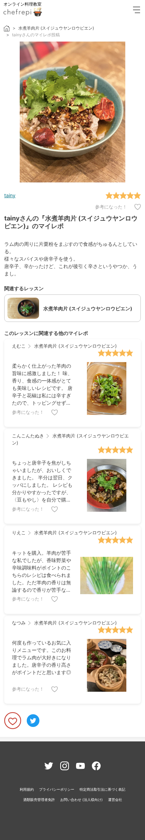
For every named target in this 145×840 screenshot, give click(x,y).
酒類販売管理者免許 (39, 799)
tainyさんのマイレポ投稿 (36, 34)
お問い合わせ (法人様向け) (81, 799)
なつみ (19, 623)
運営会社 (115, 799)
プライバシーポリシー (56, 789)
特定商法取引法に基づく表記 (102, 789)
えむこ (19, 346)
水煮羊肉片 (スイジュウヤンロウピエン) (56, 28)
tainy (9, 195)
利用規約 (27, 789)
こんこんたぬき (28, 435)
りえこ (19, 532)
